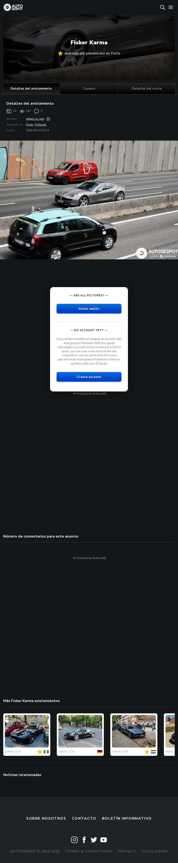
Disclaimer (155, 851)
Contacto (84, 818)
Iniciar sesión (89, 308)
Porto (29, 124)
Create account (89, 377)
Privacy (127, 851)
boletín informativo (127, 818)
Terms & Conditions (88, 851)
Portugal (40, 124)
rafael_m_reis (35, 119)
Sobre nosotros (46, 818)
